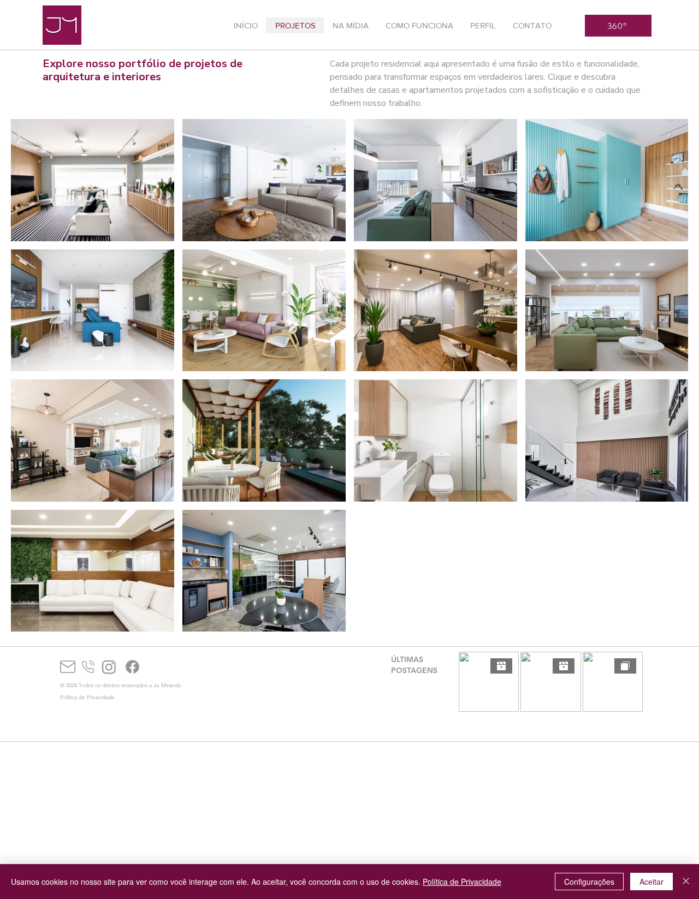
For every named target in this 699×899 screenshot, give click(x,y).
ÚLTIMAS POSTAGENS (414, 664)
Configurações (589, 881)
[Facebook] (132, 667)
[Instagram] (109, 667)
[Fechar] (685, 881)
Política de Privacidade (462, 881)
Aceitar (651, 881)
